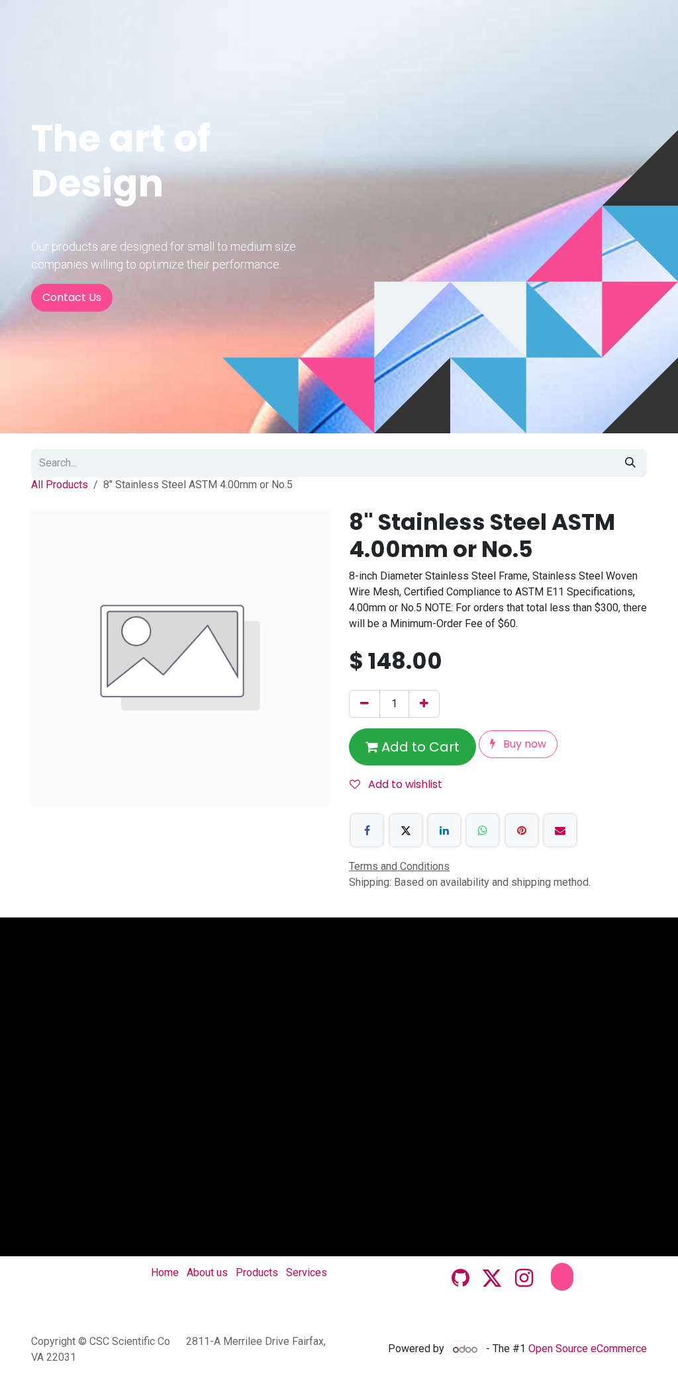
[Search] (630, 463)
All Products (59, 484)
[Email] (560, 830)
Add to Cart (419, 747)
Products (257, 1272)
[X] (406, 830)
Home (165, 1272)
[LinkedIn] (444, 830)
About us (207, 1272)
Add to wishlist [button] (403, 784)
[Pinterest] (522, 830)
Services (306, 1272)
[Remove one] (364, 704)
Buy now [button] (523, 744)
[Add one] (424, 704)
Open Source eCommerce (587, 1349)
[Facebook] (367, 830)
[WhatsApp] (483, 830)
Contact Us (71, 297)
